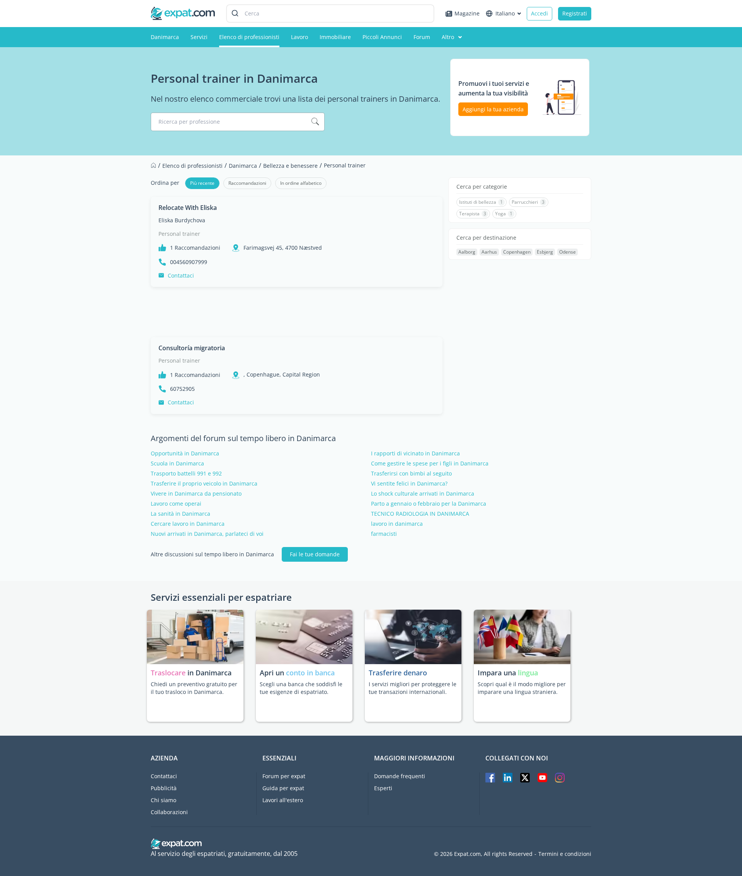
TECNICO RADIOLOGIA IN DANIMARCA (420, 513)
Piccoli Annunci (382, 37)
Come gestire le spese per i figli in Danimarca (429, 463)
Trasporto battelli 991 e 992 (186, 473)
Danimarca (165, 37)
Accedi (539, 13)
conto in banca (310, 672)
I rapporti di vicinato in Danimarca (415, 453)
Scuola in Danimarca (177, 463)
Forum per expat (283, 776)
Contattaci (181, 275)
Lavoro (299, 37)
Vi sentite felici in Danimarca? (409, 483)
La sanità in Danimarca (180, 513)
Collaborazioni (169, 812)
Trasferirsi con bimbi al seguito (411, 473)
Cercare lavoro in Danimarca (188, 524)
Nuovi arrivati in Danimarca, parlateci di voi (207, 534)
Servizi (199, 37)
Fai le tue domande (315, 554)
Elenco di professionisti (249, 37)
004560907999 (188, 262)
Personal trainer (179, 233)
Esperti (383, 788)
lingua (528, 672)
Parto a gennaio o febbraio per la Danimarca (428, 503)
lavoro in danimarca (397, 524)
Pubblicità (164, 788)
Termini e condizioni (564, 854)
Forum (422, 37)
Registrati (574, 13)
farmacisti (384, 534)
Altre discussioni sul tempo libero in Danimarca (212, 554)
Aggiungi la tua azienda (493, 109)
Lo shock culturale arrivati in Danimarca (422, 493)
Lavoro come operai (176, 503)
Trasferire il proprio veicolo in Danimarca (204, 483)
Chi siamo (163, 800)
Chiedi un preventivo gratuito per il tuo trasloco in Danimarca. (194, 687)
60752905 (182, 389)
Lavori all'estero (282, 800)
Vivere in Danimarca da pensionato (196, 493)
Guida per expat (283, 788)
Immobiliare (335, 37)
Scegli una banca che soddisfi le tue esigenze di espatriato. (301, 687)
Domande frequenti (399, 776)
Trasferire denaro (398, 672)
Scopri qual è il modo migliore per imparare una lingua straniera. (522, 687)
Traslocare (169, 672)
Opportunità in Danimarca (185, 453)
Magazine (467, 13)
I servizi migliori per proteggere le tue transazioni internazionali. (412, 687)
